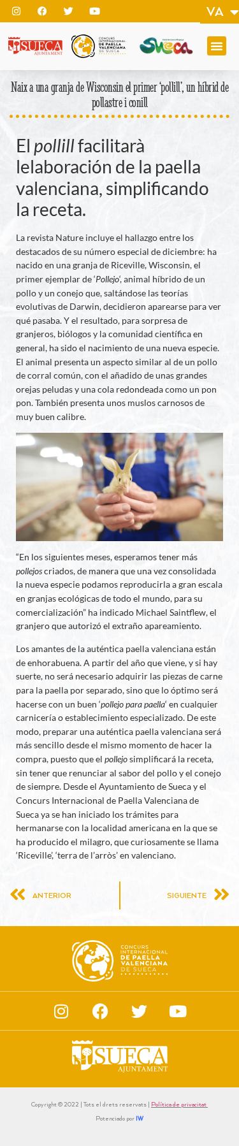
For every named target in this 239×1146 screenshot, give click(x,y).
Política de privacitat (179, 1104)
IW (139, 1118)
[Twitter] (68, 10)
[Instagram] (15, 10)
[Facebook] (42, 10)
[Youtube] (94, 10)
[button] (216, 45)
